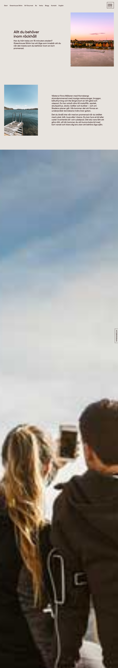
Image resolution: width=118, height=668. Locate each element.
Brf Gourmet (29, 5)
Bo (36, 5)
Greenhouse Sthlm (16, 5)
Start (6, 5)
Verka (41, 5)
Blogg (47, 5)
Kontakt (53, 5)
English (61, 5)
